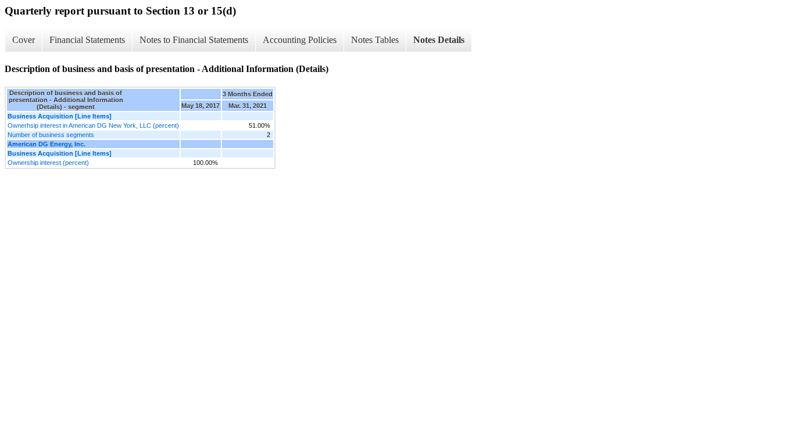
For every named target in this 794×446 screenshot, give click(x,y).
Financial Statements (87, 40)
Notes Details (438, 40)
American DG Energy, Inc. (46, 144)
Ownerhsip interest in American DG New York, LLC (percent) (93, 125)
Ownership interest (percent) (48, 162)
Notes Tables (375, 40)
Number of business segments (51, 134)
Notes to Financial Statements (194, 40)
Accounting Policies (300, 40)
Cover (23, 40)
